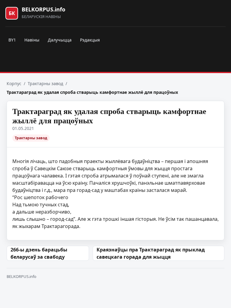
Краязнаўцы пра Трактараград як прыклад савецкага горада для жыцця (151, 253)
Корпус (14, 83)
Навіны (31, 40)
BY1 (12, 40)
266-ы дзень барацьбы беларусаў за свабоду (39, 253)
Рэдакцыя (90, 40)
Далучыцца (60, 40)
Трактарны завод (45, 83)
